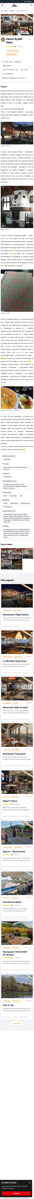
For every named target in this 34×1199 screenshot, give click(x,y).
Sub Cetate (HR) (12, 51)
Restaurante (12, 54)
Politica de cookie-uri (8, 1188)
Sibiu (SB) (15, 703)
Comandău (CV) (7, 610)
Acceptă (16, 1193)
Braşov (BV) (6, 749)
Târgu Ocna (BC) (7, 656)
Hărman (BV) (6, 1001)
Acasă (6, 11)
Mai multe (17, 1023)
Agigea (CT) (6, 898)
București (6, 796)
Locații (12, 11)
